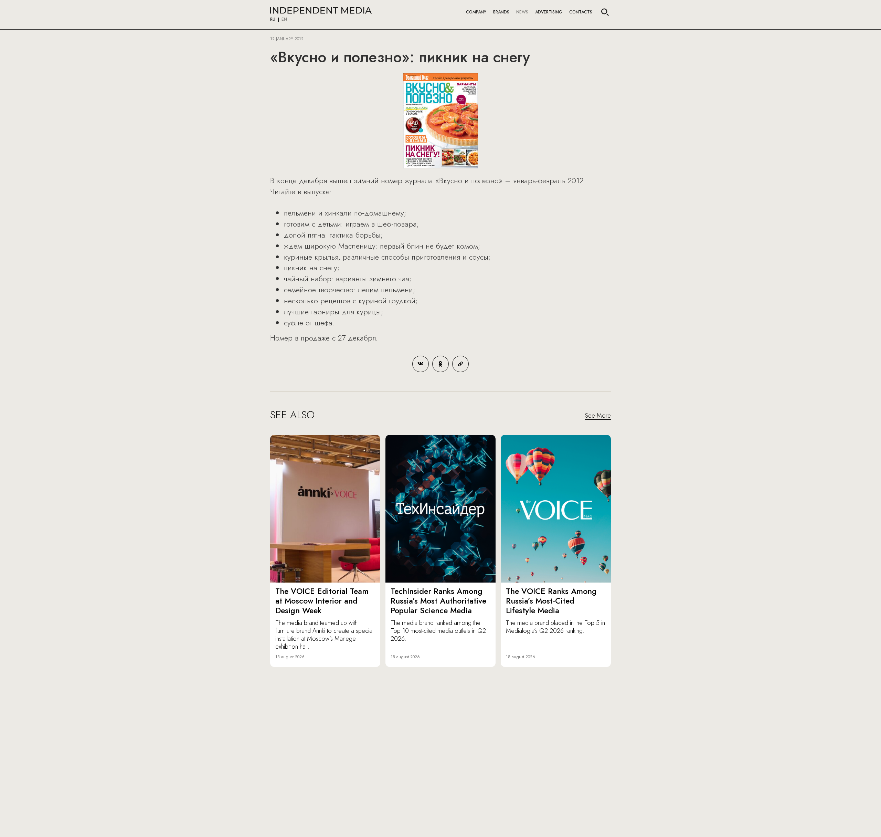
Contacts (580, 12)
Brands (501, 12)
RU (272, 19)
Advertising (548, 12)
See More (598, 416)
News (522, 12)
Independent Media (321, 10)
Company (476, 12)
